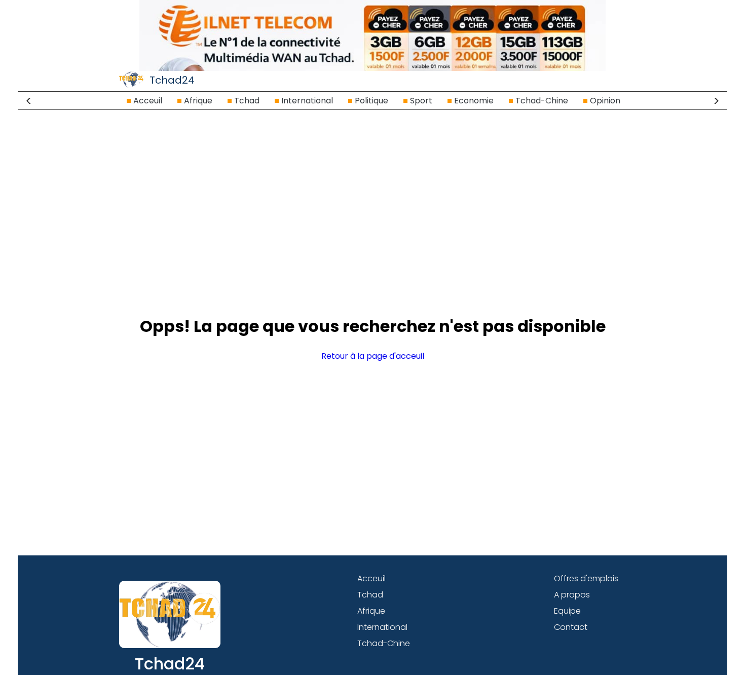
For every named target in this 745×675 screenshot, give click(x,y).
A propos (572, 595)
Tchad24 (172, 80)
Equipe (567, 611)
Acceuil (147, 100)
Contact (570, 627)
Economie (474, 100)
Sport (421, 100)
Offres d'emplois (586, 578)
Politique (371, 100)
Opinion (605, 100)
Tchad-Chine (541, 100)
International (307, 100)
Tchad (246, 100)
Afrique (198, 100)
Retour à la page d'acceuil (372, 356)
